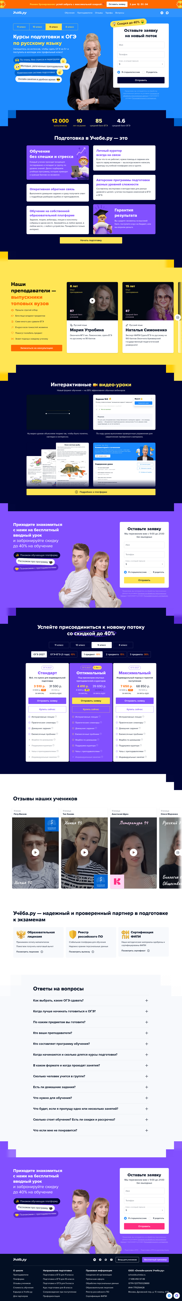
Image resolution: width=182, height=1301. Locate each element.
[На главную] (20, 1259)
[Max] (105, 1259)
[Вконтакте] (94, 1259)
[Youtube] (111, 1259)
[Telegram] (100, 1259)
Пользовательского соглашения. (144, 98)
